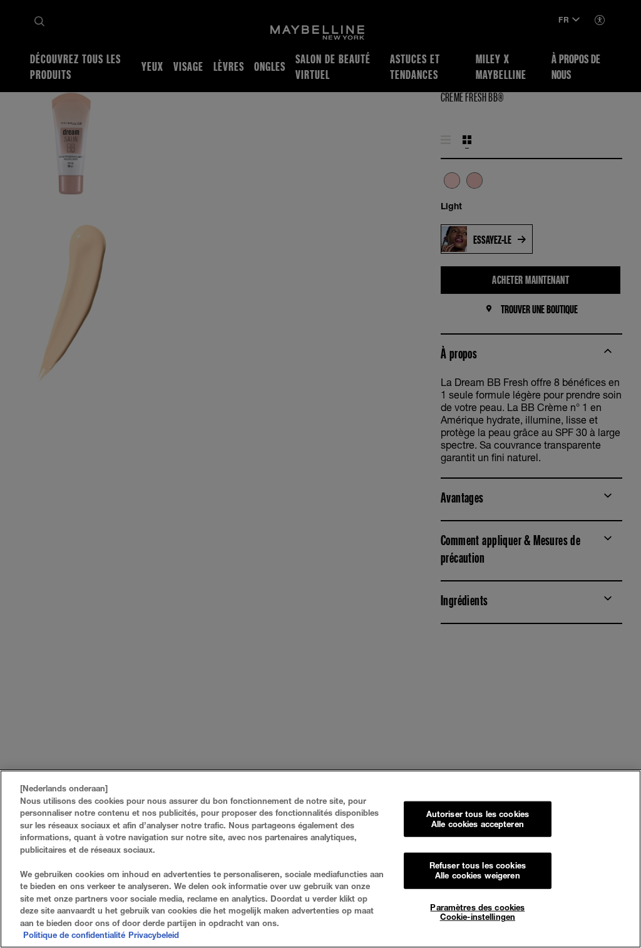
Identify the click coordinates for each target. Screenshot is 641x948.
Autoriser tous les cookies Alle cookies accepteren (477, 819)
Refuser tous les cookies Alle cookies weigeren (477, 870)
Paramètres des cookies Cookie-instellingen (477, 912)
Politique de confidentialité (74, 935)
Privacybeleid (153, 935)
